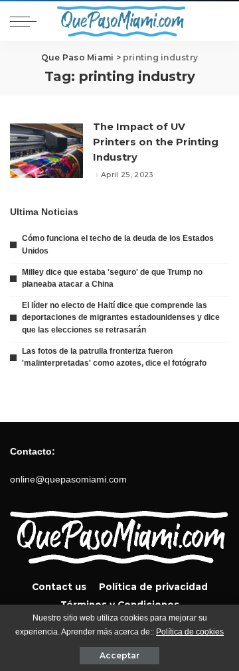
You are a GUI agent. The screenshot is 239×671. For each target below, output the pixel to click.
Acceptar (119, 655)
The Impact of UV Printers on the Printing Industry (155, 142)
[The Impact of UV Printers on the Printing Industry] (46, 151)
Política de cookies (190, 631)
